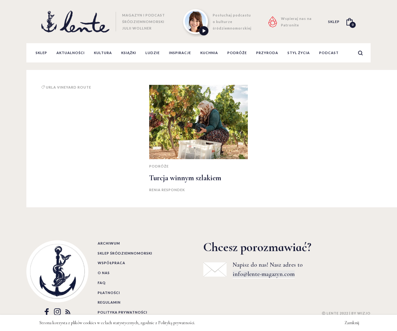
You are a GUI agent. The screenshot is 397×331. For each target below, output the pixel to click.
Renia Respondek (167, 190)
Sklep (41, 53)
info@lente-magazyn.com (264, 274)
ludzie (152, 53)
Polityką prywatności (176, 322)
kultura (103, 53)
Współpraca (111, 263)
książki (128, 53)
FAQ (102, 283)
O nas (104, 273)
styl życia (299, 53)
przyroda (267, 53)
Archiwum (109, 243)
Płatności (109, 293)
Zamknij (352, 322)
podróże (237, 53)
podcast (329, 53)
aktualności (70, 53)
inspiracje (180, 53)
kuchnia (209, 53)
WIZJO (364, 313)
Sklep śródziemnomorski (125, 253)
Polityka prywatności (122, 312)
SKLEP (334, 22)
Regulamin (109, 302)
